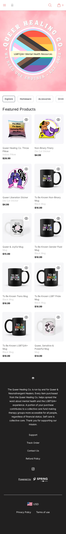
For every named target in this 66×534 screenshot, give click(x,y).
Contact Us (33, 450)
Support (33, 434)
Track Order (33, 442)
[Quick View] (26, 119)
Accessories (44, 98)
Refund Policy (33, 458)
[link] (17, 129)
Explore (9, 98)
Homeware (25, 98)
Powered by (24, 479)
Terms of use (43, 512)
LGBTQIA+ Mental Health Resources (33, 54)
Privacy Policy (23, 512)
